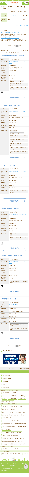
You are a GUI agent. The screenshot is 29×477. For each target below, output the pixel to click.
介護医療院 (22, 444)
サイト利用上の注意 (20, 468)
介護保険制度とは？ (6, 448)
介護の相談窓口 (6, 387)
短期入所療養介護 (6, 429)
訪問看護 (22, 395)
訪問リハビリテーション (7, 412)
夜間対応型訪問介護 (20, 412)
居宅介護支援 (5, 406)
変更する (25, 15)
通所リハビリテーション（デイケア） (10, 420)
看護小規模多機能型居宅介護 (8, 426)
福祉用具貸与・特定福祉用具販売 (9, 444)
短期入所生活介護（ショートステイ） (10, 32)
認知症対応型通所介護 (7, 423)
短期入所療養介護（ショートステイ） (10, 38)
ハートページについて (12, 463)
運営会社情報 (4, 470)
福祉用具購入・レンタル (7, 401)
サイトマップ (23, 463)
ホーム (2, 368)
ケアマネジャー (15, 392)
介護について (6, 384)
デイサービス (14, 395)
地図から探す (6, 381)
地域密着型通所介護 (6, 417)
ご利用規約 (12, 465)
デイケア (4, 398)
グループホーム (22, 398)
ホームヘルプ (5, 395)
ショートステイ (12, 15)
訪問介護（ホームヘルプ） (17, 406)
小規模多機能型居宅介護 (20, 423)
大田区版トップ (10, 368)
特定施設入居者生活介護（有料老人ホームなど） (13, 438)
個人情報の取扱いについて (7, 468)
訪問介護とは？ (17, 448)
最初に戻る (10, 45)
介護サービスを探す (7, 378)
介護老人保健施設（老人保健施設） (10, 435)
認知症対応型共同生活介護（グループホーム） (12, 441)
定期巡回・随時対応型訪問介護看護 (10, 415)
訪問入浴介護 (5, 409)
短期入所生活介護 (22, 426)
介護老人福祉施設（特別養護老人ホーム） (11, 432)
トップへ (26, 467)
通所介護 (23, 415)
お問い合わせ (4, 465)
